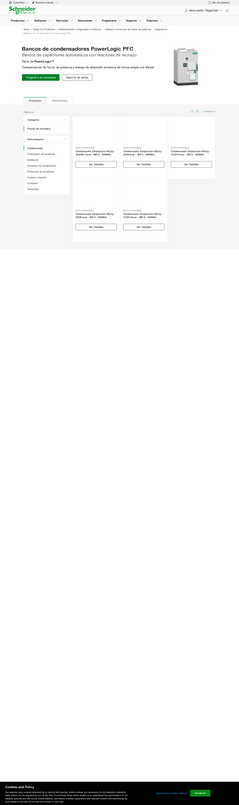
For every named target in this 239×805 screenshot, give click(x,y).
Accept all (200, 793)
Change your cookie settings (171, 793)
